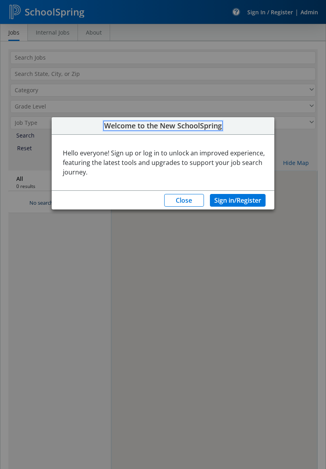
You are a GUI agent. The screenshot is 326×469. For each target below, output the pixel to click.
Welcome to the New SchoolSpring (163, 126)
